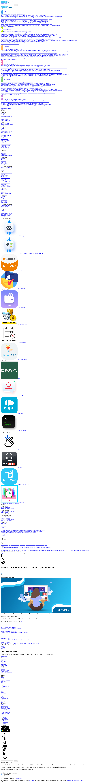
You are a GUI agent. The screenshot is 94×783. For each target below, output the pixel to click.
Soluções (2, 678)
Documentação (4, 688)
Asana (2, 691)
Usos (2, 682)
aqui (22, 621)
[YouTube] (5, 747)
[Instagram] (4, 751)
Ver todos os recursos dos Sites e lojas (9, 76)
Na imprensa (3, 664)
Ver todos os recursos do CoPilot (8, 107)
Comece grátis (4, 3)
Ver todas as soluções (5, 215)
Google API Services (5, 709)
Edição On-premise (5, 686)
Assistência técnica (5, 667)
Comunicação (4, 570)
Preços (2, 109)
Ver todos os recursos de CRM (7, 26)
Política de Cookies (19, 778)
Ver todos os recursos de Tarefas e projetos (10, 44)
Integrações (3, 216)
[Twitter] (5, 740)
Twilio (2, 699)
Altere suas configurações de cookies (74, 780)
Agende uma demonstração (6, 672)
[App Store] (5, 728)
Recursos (3, 683)
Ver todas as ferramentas (6, 108)
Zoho (2, 695)
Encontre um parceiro (5, 712)
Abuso (4, 723)
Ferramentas (3, 659)
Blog (2, 553)
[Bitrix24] (7, 2)
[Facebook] (4, 736)
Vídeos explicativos (5, 670)
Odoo (2, 702)
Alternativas (3, 681)
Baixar (2, 687)
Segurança (5, 722)
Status (2, 674)
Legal (4, 717)
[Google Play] (5, 731)
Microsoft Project (4, 698)
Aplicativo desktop (5, 707)
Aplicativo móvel (4, 706)
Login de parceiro (4, 714)
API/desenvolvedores (5, 708)
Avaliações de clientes (5, 680)
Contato (2, 662)
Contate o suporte (4, 671)
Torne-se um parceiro (5, 713)
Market (2, 704)
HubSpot (2, 697)
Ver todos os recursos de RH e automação (10, 94)
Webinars (3, 669)
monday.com (3, 693)
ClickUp (2, 692)
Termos (5, 718)
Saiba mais (31, 780)
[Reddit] (5, 758)
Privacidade (5, 719)
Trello (2, 696)
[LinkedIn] (4, 755)
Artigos (2, 677)
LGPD (4, 720)
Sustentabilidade (4, 665)
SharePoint (3, 701)
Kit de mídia (3, 661)
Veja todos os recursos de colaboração (9, 59)
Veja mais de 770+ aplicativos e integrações (10, 503)
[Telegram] (4, 743)
